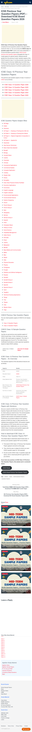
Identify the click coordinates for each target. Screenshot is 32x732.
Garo (5, 210)
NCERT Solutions (5, 702)
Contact (26, 726)
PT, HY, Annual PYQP (7, 668)
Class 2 (3, 640)
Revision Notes (4, 690)
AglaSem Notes (6, 665)
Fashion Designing (9, 200)
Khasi (5, 240)
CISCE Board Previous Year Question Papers (22, 385)
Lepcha (6, 242)
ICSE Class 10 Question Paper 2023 (16, 92)
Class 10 (3, 653)
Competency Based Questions (9, 672)
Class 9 (3, 652)
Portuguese (7, 267)
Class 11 (3, 655)
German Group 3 (8, 217)
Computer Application (9, 170)
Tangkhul (6, 292)
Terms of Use (11, 726)
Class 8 (3, 650)
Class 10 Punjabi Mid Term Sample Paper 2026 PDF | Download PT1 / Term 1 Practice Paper (15, 545)
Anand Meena (5, 22)
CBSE (2, 692)
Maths (5, 252)
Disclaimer (3, 726)
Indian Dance (7, 235)
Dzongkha (6, 180)
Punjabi (6, 270)
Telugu (5, 297)
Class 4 (3, 643)
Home (2, 6)
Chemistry (6, 160)
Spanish (6, 285)
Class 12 (3, 657)
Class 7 (3, 648)
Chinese (6, 163)
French (5, 202)
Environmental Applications (11, 195)
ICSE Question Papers (19, 476)
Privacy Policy (19, 726)
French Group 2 (8, 205)
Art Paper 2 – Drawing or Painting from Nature (16, 133)
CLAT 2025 (3, 716)
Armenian (6, 128)
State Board (4, 694)
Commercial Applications (10, 165)
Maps (3, 674)
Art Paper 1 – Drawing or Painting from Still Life (16, 131)
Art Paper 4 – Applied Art (10, 140)
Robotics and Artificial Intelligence (13, 272)
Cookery (6, 173)
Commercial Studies (9, 168)
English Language (8, 190)
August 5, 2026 (14, 22)
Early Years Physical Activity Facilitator (14, 182)
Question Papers (6, 478)
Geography (7, 212)
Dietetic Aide (7, 175)
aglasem (8, 2)
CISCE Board (6, 468)
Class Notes (4, 700)
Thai (5, 300)
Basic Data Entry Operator (10, 148)
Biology (6, 153)
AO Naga (6, 123)
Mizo (5, 255)
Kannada (6, 237)
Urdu (5, 305)
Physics (6, 265)
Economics (7, 187)
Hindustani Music (8, 225)
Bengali (6, 150)
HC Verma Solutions (6, 705)
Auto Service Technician (10, 145)
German (6, 215)
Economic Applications (10, 185)
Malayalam (6, 245)
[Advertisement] (13, 34)
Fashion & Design (5, 718)
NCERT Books (4, 703)
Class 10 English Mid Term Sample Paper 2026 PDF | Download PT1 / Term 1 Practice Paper (15, 568)
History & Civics (8, 227)
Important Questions (7, 670)
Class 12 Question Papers (10, 325)
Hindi (5, 222)
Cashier (6, 158)
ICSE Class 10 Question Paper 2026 (16, 84)
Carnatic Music (8, 155)
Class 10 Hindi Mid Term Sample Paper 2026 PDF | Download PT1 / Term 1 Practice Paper (15, 590)
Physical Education (9, 262)
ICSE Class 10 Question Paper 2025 (16, 87)
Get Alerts (27, 729)
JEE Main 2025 (4, 713)
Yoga (5, 310)
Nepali (5, 257)
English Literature (8, 192)
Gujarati (6, 220)
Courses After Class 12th (7, 706)
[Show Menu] (2, 2)
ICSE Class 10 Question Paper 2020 (16, 95)
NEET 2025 (4, 714)
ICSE (10, 476)
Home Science (7, 230)
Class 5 (3, 645)
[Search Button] (30, 2)
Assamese (6, 143)
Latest (2, 719)
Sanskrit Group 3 (8, 282)
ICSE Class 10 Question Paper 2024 (16, 90)
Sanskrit (6, 277)
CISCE (3, 79)
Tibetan (6, 302)
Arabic (5, 126)
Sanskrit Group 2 (8, 280)
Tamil (5, 290)
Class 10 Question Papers (10, 323)
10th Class (7, 6)
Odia (5, 260)
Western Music (7, 307)
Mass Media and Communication (12, 250)
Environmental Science (10, 197)
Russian (6, 275)
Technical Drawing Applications (12, 295)
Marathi (6, 247)
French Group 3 (8, 207)
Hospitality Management (10, 232)
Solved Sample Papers (6, 687)
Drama (5, 177)
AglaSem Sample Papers (8, 667)
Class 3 (3, 642)
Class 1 (3, 639)
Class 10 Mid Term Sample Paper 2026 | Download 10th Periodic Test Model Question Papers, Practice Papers (15, 522)
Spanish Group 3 (8, 287)
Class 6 (3, 647)
